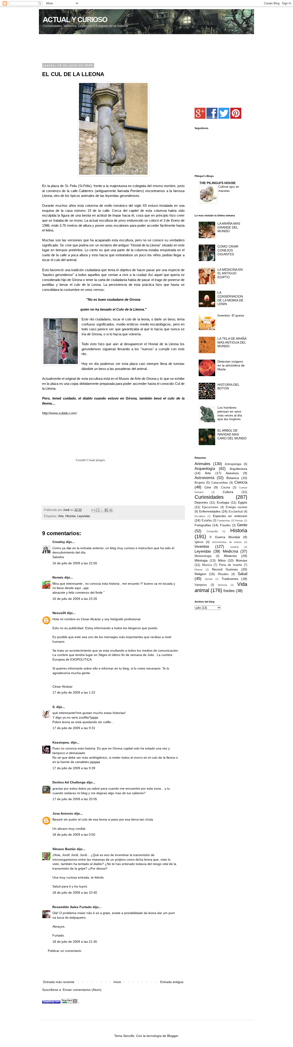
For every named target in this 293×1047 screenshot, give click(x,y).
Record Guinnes (225, 569)
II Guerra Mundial (225, 537)
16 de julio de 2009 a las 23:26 (74, 599)
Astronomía (204, 478)
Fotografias (203, 525)
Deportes (201, 502)
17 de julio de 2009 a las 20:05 (74, 799)
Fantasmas (223, 520)
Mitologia (201, 560)
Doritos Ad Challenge (69, 782)
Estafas (207, 520)
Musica (207, 565)
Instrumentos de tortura (226, 542)
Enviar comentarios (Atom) (82, 990)
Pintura (198, 569)
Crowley (58, 542)
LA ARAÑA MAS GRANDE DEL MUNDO (228, 227)
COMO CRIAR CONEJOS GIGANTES (227, 250)
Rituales (223, 574)
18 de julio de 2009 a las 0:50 (73, 834)
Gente (242, 525)
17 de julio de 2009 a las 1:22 (73, 692)
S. (53, 707)
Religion (200, 574)
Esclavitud (236, 511)
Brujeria (200, 482)
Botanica (232, 478)
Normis (57, 577)
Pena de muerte (230, 565)
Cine (207, 487)
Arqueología (205, 468)
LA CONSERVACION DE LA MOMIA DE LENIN (230, 298)
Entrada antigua (171, 982)
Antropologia (233, 464)
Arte (61, 516)
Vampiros (201, 585)
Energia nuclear (236, 507)
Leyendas (83, 516)
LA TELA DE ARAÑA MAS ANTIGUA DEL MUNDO (231, 342)
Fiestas (239, 520)
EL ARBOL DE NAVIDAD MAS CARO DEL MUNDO (232, 434)
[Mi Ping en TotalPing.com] (51, 1002)
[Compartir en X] (102, 510)
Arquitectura (238, 469)
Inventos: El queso (230, 315)
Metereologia (203, 556)
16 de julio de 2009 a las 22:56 (74, 563)
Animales (202, 464)
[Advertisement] (95, 49)
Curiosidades (209, 497)
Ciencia (240, 482)
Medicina (230, 551)
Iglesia (199, 542)
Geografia (212, 531)
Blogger (172, 1036)
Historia (70, 516)
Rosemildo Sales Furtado (72, 907)
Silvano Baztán (64, 849)
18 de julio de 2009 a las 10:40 (74, 892)
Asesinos (232, 473)
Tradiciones (230, 579)
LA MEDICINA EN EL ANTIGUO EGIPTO (230, 273)
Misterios (230, 556)
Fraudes (225, 525)
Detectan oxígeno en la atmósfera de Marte (231, 365)
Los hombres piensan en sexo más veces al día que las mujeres (229, 413)
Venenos (222, 585)
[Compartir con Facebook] (106, 510)
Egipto (242, 502)
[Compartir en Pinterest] (111, 510)
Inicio (117, 982)
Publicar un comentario (64, 951)
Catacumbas (219, 482)
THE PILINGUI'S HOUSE (217, 183)
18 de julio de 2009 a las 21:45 (74, 941)
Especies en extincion (230, 516)
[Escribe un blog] (97, 510)
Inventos (202, 546)
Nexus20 (59, 613)
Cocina (225, 487)
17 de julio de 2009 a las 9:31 (73, 728)
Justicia (234, 547)
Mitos (222, 560)
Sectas (209, 579)
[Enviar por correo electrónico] (93, 510)
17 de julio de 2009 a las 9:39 (73, 768)
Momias (241, 560)
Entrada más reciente (58, 982)
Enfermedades (209, 511)
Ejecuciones (210, 507)
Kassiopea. (61, 742)
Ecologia (223, 502)
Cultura (228, 492)
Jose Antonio (62, 813)
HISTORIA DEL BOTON (228, 386)
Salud (242, 574)
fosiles (229, 591)
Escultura (200, 516)
